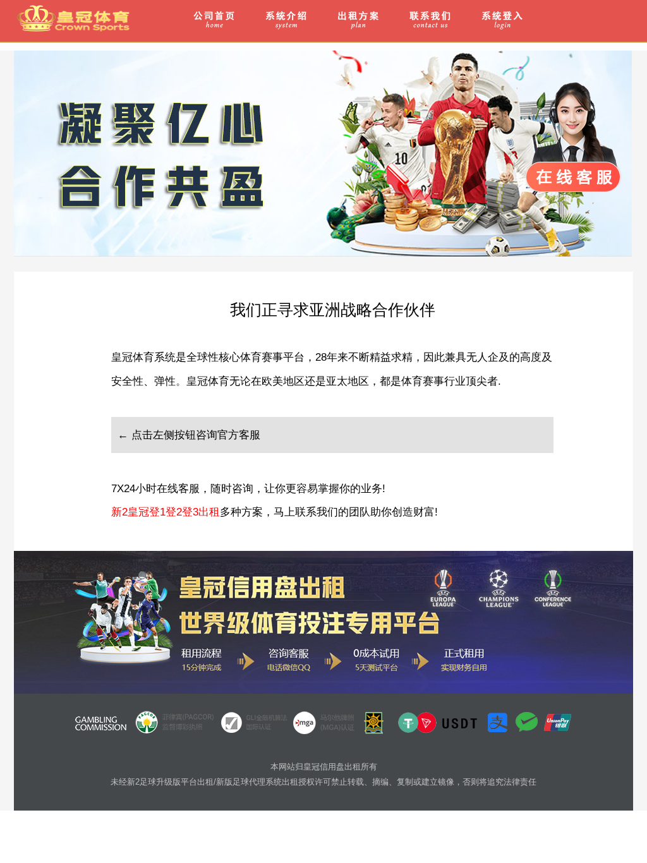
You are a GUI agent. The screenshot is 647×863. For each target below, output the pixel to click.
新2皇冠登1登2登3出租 (165, 512)
